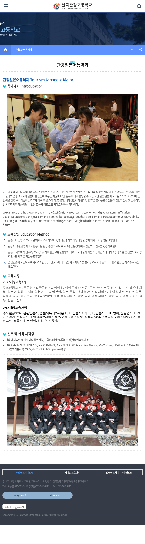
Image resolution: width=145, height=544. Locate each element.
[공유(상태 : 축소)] (141, 50)
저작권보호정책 (72, 472)
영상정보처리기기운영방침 (119, 472)
